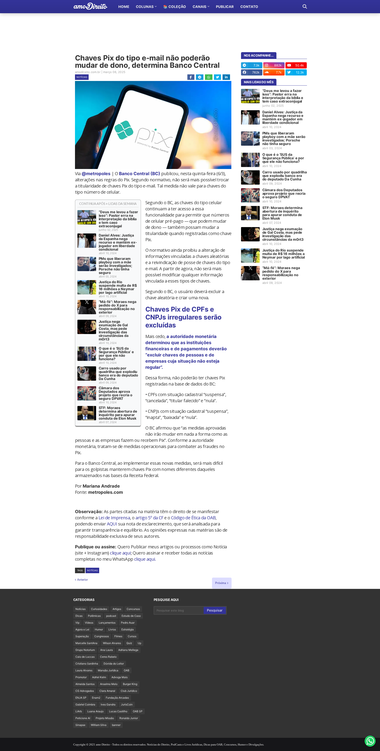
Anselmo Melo (108, 684)
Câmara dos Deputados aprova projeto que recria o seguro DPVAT (115, 393)
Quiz (129, 643)
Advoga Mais (119, 677)
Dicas (78, 615)
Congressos (101, 636)
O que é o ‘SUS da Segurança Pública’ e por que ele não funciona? (116, 354)
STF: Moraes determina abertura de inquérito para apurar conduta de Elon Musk (118, 413)
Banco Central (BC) (139, 173)
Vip (77, 622)
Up (139, 643)
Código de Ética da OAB (193, 518)
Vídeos (89, 622)
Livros (112, 629)
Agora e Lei (82, 629)
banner (116, 725)
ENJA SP (80, 697)
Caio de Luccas (85, 656)
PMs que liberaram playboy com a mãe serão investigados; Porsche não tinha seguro (115, 265)
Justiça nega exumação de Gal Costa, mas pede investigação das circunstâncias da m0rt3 (113, 330)
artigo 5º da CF (149, 518)
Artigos (117, 609)
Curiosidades (99, 609)
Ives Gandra (108, 704)
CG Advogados (84, 690)
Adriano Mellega (128, 650)
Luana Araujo (95, 711)
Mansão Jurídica (108, 670)
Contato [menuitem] (249, 6)
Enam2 (96, 697)
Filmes (118, 636)
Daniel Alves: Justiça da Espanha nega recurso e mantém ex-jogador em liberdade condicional (118, 242)
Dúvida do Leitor (114, 663)
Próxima (220, 583)
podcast (111, 615)
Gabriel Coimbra (85, 704)
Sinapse (80, 725)
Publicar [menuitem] (225, 6)
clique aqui (120, 553)
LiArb (78, 711)
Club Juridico (129, 690)
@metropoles (96, 173)
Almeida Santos (85, 684)
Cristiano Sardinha (86, 663)
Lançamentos (107, 622)
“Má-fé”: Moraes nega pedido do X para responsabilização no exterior (117, 307)
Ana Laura (106, 650)
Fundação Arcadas (117, 697)
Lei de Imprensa (114, 518)
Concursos (133, 609)
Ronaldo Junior (128, 718)
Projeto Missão (105, 718)
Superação (82, 636)
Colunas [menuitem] (144, 6)
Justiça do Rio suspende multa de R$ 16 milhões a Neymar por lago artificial (118, 287)
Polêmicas (94, 615)
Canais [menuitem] (199, 6)
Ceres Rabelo (108, 656)
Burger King (130, 684)
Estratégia (127, 629)
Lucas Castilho (118, 711)
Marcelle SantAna (86, 643)
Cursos (132, 636)
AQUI (112, 524)
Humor (99, 629)
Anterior (82, 579)
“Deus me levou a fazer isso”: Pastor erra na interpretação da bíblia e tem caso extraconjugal (118, 219)
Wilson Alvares (112, 643)
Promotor (81, 677)
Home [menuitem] (123, 6)
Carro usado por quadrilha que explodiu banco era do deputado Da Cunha (118, 373)
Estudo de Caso (131, 615)
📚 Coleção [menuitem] (174, 6)
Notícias (82, 77)
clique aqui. (145, 559)
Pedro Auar (128, 622)
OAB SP (137, 711)
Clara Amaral (107, 690)
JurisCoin (127, 704)
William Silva (98, 725)
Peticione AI (82, 718)
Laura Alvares (83, 670)
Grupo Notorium (85, 650)
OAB (126, 670)
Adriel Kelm (99, 677)
